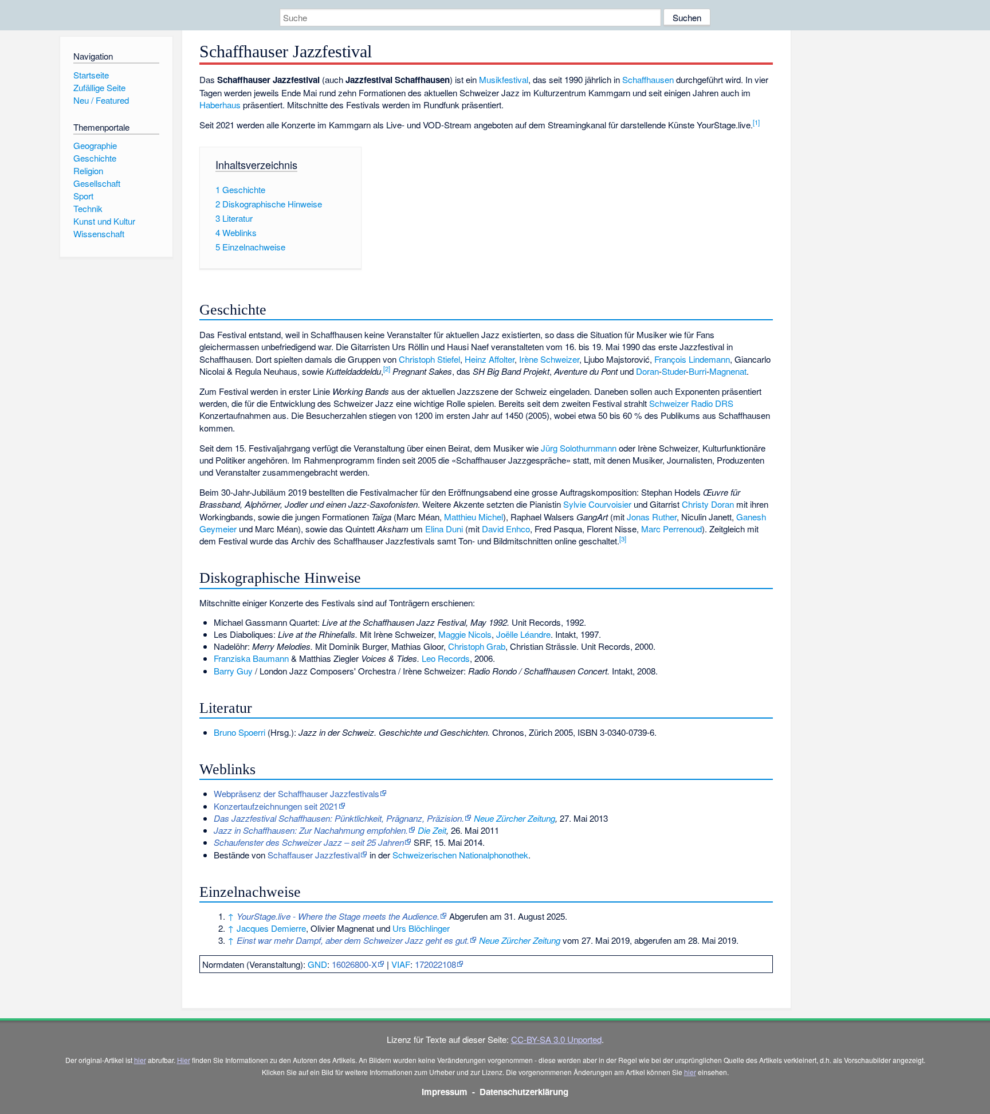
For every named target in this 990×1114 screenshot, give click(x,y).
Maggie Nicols (465, 634)
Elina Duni (444, 529)
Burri (697, 371)
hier (140, 1060)
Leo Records (446, 658)
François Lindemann (692, 359)
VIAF (400, 964)
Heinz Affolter (489, 359)
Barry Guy (233, 671)
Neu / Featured (101, 100)
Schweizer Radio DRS (691, 403)
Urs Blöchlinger (421, 928)
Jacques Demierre (271, 928)
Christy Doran (708, 504)
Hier (183, 1060)
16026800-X (354, 964)
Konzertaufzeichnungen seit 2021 (276, 806)
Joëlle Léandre (523, 634)
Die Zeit (432, 830)
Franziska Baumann (251, 658)
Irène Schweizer (549, 359)
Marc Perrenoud (671, 529)
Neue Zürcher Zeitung (514, 818)
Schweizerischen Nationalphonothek (460, 855)
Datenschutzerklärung (524, 1091)
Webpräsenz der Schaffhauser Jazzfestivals (296, 793)
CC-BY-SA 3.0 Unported (556, 1039)
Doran (647, 371)
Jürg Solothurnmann (578, 448)
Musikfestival (503, 79)
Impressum (444, 1091)
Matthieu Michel (473, 517)
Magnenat (728, 371)
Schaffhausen (648, 79)
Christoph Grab (476, 646)
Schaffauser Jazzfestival (314, 855)
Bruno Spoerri (239, 732)
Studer (674, 371)
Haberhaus (220, 105)
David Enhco (506, 529)
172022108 (435, 964)
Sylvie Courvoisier (597, 504)
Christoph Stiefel (429, 359)
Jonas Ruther (652, 517)
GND (317, 964)
